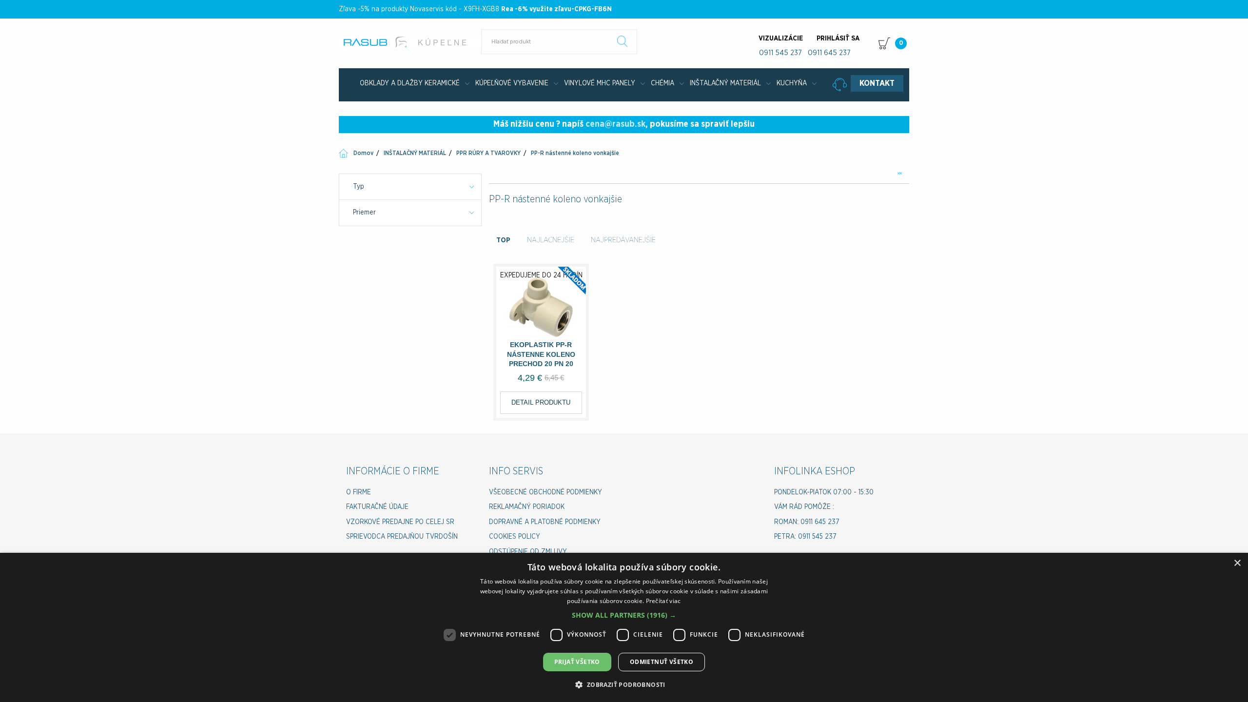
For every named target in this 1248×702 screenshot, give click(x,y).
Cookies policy (514, 536)
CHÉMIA (662, 83)
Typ (358, 186)
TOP (503, 240)
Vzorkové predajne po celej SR (400, 522)
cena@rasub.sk (615, 124)
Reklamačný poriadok (527, 507)
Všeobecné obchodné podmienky (545, 492)
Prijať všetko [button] (577, 662)
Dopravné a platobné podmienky (545, 522)
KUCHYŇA (792, 83)
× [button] (1237, 563)
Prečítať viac (663, 601)
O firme (358, 492)
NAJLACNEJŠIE (550, 240)
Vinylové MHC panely (599, 83)
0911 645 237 (829, 53)
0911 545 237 (780, 53)
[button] (624, 615)
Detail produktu (540, 402)
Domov (363, 153)
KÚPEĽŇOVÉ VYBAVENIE (511, 83)
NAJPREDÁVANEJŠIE (623, 240)
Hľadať (622, 41)
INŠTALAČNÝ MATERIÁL (725, 83)
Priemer (364, 212)
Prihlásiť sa (838, 38)
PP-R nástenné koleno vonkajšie (575, 153)
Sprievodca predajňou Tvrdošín (402, 536)
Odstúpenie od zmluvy (528, 551)
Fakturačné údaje (377, 507)
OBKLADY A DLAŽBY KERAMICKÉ (410, 83)
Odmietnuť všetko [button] (661, 662)
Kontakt (877, 83)
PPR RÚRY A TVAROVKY (488, 153)
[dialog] (624, 627)
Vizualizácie (781, 38)
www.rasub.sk (411, 42)
